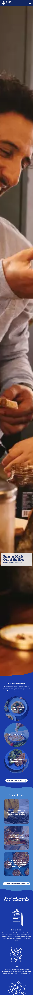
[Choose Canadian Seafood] (7, 3)
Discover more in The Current (15, 883)
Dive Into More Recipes (15, 781)
